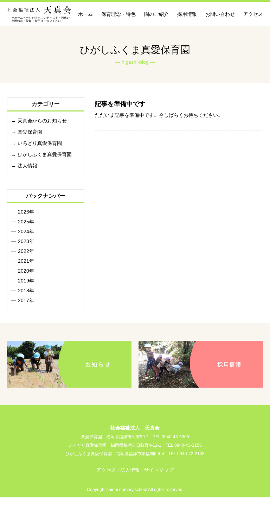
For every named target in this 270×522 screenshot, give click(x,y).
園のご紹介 (156, 14)
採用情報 (187, 14)
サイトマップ (159, 470)
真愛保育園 (30, 132)
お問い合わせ (220, 14)
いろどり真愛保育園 (40, 143)
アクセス (253, 14)
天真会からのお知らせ (42, 120)
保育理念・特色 (118, 14)
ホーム (85, 14)
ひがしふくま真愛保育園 (45, 154)
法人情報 (27, 165)
